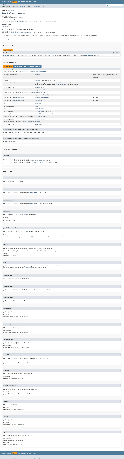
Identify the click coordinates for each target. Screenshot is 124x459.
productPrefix (39, 119)
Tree (19, 1)
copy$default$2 (40, 90)
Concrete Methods (34, 66)
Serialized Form (6, 40)
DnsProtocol (5, 26)
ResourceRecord (50, 55)
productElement (40, 111)
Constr (17, 6)
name (36, 106)
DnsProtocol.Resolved (10, 83)
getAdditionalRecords (42, 97)
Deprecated (24, 1)
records (37, 121)
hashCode (38, 103)
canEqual (38, 80)
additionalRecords (41, 71)
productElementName (41, 114)
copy (36, 83)
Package (9, 1)
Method (22, 6)
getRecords (38, 100)
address (37, 74)
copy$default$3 (40, 92)
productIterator (40, 116)
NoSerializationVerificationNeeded (13, 21)
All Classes (4, 4)
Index (30, 1)
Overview (3, 1)
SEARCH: (103, 5)
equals (37, 95)
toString (38, 124)
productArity (39, 108)
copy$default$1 (40, 87)
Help (34, 1)
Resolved (6, 55)
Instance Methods (20, 66)
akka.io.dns (11, 10)
